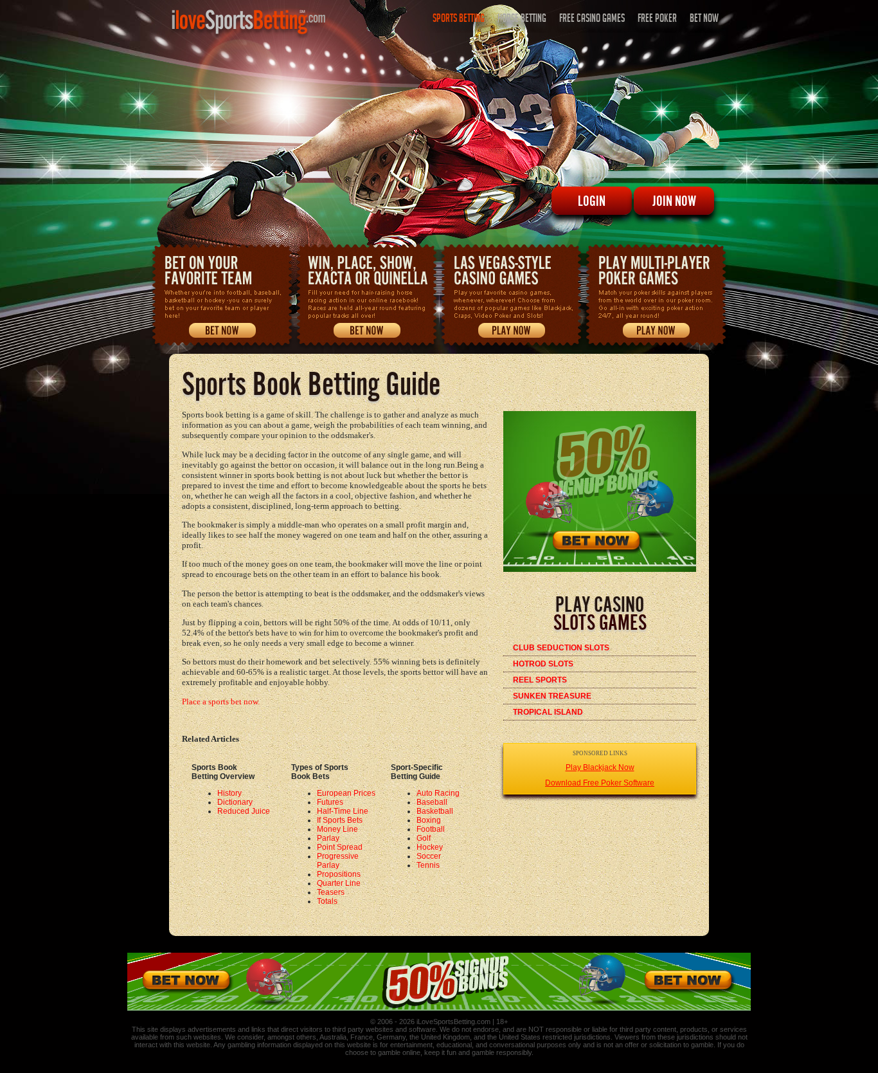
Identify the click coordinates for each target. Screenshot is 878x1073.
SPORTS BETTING (459, 19)
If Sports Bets (340, 820)
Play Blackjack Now (600, 767)
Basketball (435, 811)
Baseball (432, 802)
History (229, 793)
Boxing (429, 820)
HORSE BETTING (521, 19)
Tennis (428, 865)
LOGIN (591, 200)
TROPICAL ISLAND (548, 712)
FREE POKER (657, 19)
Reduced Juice (243, 811)
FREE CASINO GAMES (592, 19)
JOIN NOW (674, 200)
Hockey (430, 847)
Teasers (331, 892)
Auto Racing (438, 793)
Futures (330, 802)
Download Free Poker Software (599, 782)
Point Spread (340, 847)
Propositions (339, 874)
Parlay (328, 838)
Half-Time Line (342, 811)
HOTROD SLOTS (543, 663)
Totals (327, 901)
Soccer (429, 856)
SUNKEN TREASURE (552, 696)
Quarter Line (339, 883)
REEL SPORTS (540, 679)
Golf (424, 838)
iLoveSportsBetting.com (453, 1021)
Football (431, 829)
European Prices (346, 793)
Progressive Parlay (338, 861)
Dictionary (235, 802)
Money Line (337, 829)
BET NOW (704, 19)
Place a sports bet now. (221, 701)
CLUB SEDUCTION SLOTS (561, 647)
